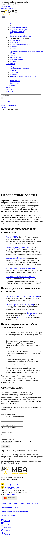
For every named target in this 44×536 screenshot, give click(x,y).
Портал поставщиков (9, 507)
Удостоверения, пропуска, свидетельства (26, 51)
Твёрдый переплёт (13, 296)
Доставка (14, 72)
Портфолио (14, 83)
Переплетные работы (18, 27)
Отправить (5, 446)
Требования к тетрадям (19, 68)
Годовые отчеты (16, 59)
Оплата (13, 70)
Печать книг (15, 42)
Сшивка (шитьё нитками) (16, 258)
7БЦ (23, 296)
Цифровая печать (17, 32)
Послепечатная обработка (20, 36)
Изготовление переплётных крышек (20, 277)
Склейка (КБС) (12, 237)
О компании (15, 81)
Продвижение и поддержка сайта (14, 511)
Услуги (8, 23)
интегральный (34, 296)
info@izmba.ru (6, 6)
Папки (13, 49)
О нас (8, 79)
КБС (22, 305)
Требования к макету (18, 66)
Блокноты (14, 47)
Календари (14, 62)
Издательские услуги (18, 30)
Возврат (13, 74)
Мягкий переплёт (13, 305)
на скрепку (29, 305)
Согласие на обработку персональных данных (19, 503)
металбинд (21, 317)
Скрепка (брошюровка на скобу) (18, 248)
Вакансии (9, 89)
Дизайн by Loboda (8, 515)
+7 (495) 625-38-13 (8, 8)
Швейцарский (32, 313)
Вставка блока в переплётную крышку (21, 268)
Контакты (9, 91)
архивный (27, 315)
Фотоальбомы (15, 57)
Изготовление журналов (20, 44)
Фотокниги (14, 55)
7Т (27, 296)
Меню (12, 53)
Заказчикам (10, 64)
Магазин (9, 87)
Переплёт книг (16, 40)
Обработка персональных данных (23, 76)
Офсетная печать (17, 34)
